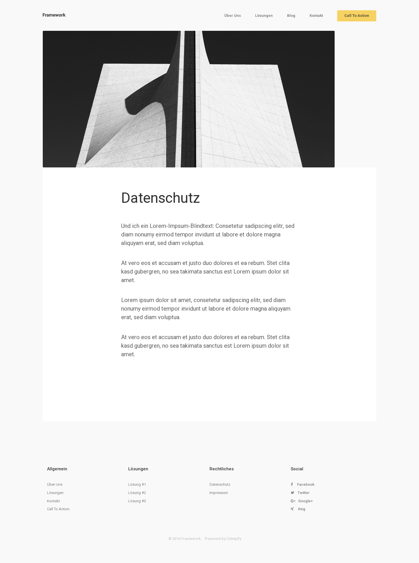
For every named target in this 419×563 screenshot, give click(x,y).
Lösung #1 (137, 484)
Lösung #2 (137, 493)
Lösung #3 (137, 501)
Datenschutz (220, 484)
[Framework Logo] (55, 15)
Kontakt (316, 15)
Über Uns (232, 15)
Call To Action (356, 15)
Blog (291, 15)
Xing (301, 509)
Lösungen (264, 15)
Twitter (304, 493)
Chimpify (233, 538)
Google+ (305, 501)
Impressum (219, 493)
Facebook (305, 484)
